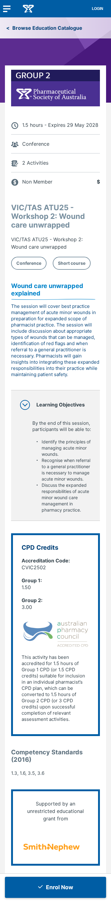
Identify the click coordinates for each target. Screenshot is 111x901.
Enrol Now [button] (59, 887)
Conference (28, 263)
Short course (71, 263)
